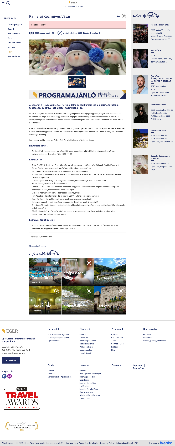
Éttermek (147, 334)
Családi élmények (87, 344)
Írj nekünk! (11, 360)
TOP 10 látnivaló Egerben (58, 334)
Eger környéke (54, 341)
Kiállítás (11, 47)
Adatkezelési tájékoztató (90, 395)
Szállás (51, 365)
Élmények (85, 328)
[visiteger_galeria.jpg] (77, 82)
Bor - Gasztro (14, 33)
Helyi (10, 51)
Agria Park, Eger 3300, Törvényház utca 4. (81, 33)
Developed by (154, 443)
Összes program (15, 24)
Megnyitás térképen (37, 246)
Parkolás (116, 365)
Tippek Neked (85, 353)
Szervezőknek (14, 56)
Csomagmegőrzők (87, 377)
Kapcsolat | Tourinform (139, 366)
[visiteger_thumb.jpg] (77, 57)
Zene (10, 38)
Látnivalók (53, 328)
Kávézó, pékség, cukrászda (154, 341)
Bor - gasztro (150, 328)
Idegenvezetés (86, 350)
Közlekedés (84, 380)
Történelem (84, 386)
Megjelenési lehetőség (89, 389)
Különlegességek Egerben (58, 338)
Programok (117, 328)
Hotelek (51, 371)
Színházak (84, 338)
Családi (11, 29)
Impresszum (85, 398)
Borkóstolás (148, 338)
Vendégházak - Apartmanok (59, 377)
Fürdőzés (84, 334)
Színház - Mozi (14, 42)
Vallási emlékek (86, 347)
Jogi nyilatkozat (86, 392)
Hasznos (84, 365)
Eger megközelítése (88, 383)
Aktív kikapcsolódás (88, 341)
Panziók (51, 374)
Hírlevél (83, 371)
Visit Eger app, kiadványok (90, 374)
